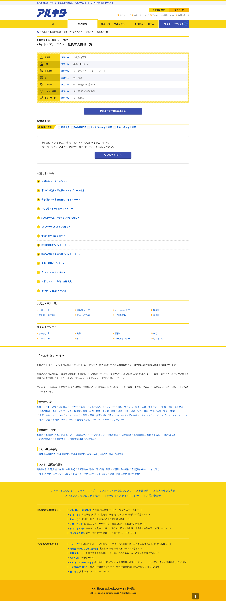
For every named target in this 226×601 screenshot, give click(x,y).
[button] (195, 596)
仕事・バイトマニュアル (113, 24)
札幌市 (44, 32)
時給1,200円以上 (117, 454)
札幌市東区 (126, 435)
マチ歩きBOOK (82, 557)
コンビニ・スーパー (68, 406)
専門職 (56, 419)
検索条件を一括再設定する (113, 110)
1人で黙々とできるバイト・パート (58, 208)
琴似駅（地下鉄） (47, 315)
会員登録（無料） (160, 10)
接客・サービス (125, 406)
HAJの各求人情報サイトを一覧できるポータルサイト (106, 510)
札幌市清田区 (55, 32)
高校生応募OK (78, 454)
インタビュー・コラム (143, 24)
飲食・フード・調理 (46, 406)
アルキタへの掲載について (163, 15)
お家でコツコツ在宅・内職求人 (57, 281)
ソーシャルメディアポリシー (123, 495)
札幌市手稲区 (153, 435)
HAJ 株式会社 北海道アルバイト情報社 (113, 588)
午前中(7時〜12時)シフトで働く (54, 473)
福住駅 (156, 315)
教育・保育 (44, 419)
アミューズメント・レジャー (101, 406)
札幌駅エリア (83, 310)
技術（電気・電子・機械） (163, 411)
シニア (80, 338)
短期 (79, 333)
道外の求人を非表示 (126, 127)
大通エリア (44, 310)
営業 (85, 415)
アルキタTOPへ (114, 155)
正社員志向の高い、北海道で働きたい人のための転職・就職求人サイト (110, 514)
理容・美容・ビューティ (147, 406)
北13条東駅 (120, 315)
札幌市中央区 (52, 435)
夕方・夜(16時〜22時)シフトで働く (90, 473)
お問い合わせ (183, 15)
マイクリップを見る (174, 24)
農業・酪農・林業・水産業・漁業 (99, 411)
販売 (83, 406)
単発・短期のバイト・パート (55, 263)
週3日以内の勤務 (85, 469)
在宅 (155, 333)
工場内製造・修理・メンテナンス (55, 411)
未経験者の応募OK (46, 454)
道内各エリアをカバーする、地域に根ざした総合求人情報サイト (108, 523)
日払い (118, 333)
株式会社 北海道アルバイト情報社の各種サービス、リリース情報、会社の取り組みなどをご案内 (128, 562)
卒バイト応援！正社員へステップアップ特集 (63, 190)
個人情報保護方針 (165, 490)
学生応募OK (63, 454)
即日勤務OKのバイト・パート (56, 245)
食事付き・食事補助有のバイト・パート (61, 199)
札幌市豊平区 (61, 439)
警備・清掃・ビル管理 (172, 406)
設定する (65, 71)
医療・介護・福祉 (98, 415)
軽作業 (77, 411)
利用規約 (144, 490)
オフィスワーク (73, 415)
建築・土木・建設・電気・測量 (133, 411)
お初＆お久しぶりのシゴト (54, 181)
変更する (65, 57)
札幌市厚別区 (45, 439)
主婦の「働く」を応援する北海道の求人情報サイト (100, 519)
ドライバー (44, 338)
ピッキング (158, 338)
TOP (52, 24)
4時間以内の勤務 (121, 469)
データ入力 (44, 333)
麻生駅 (156, 310)
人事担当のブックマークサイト (89, 571)
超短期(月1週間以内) (47, 469)
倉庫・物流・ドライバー (51, 415)
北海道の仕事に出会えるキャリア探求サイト (106, 548)
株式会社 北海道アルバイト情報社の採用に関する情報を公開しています (114, 567)
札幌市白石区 (168, 435)
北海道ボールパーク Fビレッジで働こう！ (62, 217)
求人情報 (82, 23)
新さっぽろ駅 (83, 315)
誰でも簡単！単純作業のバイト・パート (61, 254)
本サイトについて (141, 15)
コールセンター (122, 338)
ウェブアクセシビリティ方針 (84, 495)
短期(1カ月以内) (67, 469)
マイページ (179, 10)
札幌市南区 (90, 439)
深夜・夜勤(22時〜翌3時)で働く (125, 473)
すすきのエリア (122, 310)
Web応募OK (80, 127)
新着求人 (65, 127)
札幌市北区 (112, 435)
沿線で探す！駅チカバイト (54, 236)
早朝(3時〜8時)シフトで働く (145, 469)
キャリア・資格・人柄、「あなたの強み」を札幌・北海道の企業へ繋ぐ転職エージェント (121, 528)
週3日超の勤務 (103, 469)
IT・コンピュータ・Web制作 (123, 415)
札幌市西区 (139, 435)
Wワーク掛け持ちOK (97, 454)
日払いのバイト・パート (53, 272)
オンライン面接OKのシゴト (55, 290)
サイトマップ (125, 15)
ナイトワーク (67, 419)
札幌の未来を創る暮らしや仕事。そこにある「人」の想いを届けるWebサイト (115, 553)
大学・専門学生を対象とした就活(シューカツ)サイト (103, 533)
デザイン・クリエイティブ (153, 415)
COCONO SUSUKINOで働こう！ (57, 227)
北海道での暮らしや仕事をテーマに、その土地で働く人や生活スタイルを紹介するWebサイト (121, 544)
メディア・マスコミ (177, 415)
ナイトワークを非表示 (101, 127)
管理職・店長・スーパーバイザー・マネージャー (100, 419)
